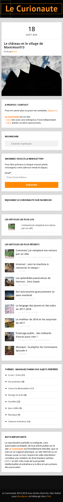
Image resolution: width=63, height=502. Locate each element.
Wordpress (23, 496)
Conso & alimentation (41, 257)
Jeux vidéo (23, 284)
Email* (8, 172)
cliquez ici (52, 110)
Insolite (22, 271)
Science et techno (26, 298)
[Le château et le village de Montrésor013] (32, 75)
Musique (22, 353)
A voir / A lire (24, 257)
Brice (14, 51)
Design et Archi (25, 340)
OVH (48, 496)
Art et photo (14, 381)
